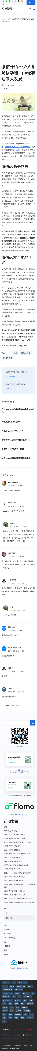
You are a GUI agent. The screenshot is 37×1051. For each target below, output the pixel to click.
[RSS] (22, 1)
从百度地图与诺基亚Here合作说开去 (17, 854)
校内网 (5, 1011)
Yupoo (17, 1000)
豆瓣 (10, 1018)
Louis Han (12, 503)
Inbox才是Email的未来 (12, 831)
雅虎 (4, 1021)
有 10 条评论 (6, 88)
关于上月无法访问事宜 (12, 858)
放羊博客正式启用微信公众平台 (16, 440)
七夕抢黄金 (12, 580)
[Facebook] (15, 1)
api (14, 983)
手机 (22, 1004)
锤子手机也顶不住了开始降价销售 (16, 865)
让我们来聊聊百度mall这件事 (14, 838)
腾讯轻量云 (20, 968)
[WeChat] (6, 1)
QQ (14, 997)
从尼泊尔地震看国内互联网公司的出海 (18, 842)
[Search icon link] (30, 9)
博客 (24, 1000)
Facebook (21, 986)
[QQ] (9, 1)
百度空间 (27, 1011)
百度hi (18, 1011)
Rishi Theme (14, 1048)
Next (7, 389)
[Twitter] (12, 1)
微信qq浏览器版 (12, 147)
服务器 (24, 1007)
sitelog (6, 929)
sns (19, 997)
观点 (5, 950)
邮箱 (22, 1018)
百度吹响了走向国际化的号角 (16, 372)
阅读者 (6, 954)
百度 (11, 1011)
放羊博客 (7, 8)
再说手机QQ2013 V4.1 (12, 431)
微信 (15, 353)
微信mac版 (25, 147)
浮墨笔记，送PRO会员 (19, 814)
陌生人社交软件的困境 (12, 850)
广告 (4, 1004)
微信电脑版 (15, 150)
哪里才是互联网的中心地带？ (14, 835)
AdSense (6, 983)
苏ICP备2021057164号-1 (12, 1035)
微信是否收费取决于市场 (13, 449)
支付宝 (5, 1007)
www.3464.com (14, 648)
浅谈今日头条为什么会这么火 (14, 895)
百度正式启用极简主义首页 (15, 384)
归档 (5, 913)
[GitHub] (19, 1)
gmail (17, 993)
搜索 (32, 723)
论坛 (31, 1014)
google (26, 993)
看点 (3, 85)
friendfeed (7, 993)
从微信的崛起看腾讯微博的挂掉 (16, 458)
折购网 (10, 668)
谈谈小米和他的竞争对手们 (13, 861)
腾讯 (25, 1014)
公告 (5, 827)
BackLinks (22, 983)
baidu (5, 986)
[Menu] (34, 8)
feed (30, 986)
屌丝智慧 (11, 627)
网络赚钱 (7, 946)
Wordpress (8, 934)
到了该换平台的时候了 (12, 869)
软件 (16, 1018)
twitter (27, 997)
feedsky (18, 990)
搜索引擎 (30, 1004)
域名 (30, 1000)
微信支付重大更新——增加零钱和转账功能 (19, 902)
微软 (16, 1004)
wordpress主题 (9, 938)
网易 (10, 1014)
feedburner (7, 990)
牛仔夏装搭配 (13, 482)
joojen (12, 523)
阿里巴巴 (30, 1018)
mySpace (6, 997)
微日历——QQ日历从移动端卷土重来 (17, 873)
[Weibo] (3, 1)
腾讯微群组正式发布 (11, 421)
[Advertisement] (18, 44)
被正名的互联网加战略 (12, 846)
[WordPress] (3, 4)
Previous (12, 376)
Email (31, 2)
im (33, 993)
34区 (10, 688)
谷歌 (4, 1018)
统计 (4, 1014)
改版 (11, 1007)
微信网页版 (7, 358)
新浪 (17, 1007)
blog (12, 986)
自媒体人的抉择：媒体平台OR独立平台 (18, 899)
